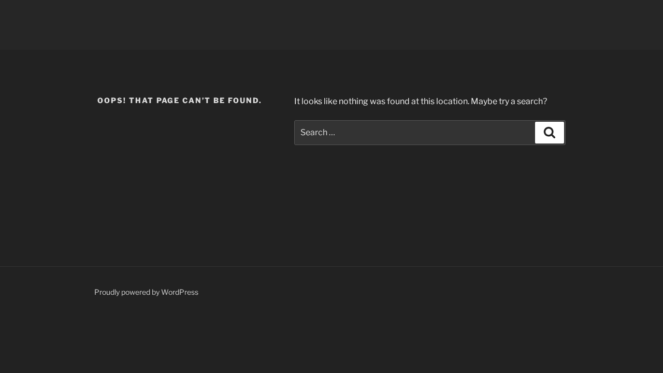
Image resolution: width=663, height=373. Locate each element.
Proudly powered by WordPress (146, 292)
